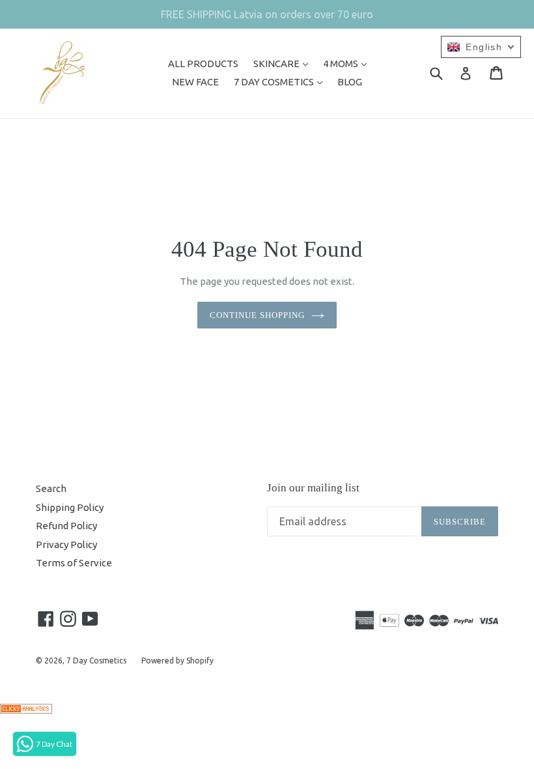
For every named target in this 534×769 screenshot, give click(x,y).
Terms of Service (74, 562)
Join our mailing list (313, 488)
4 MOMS (348, 63)
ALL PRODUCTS (203, 63)
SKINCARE (284, 63)
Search (51, 488)
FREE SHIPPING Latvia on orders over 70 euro (267, 14)
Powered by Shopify (177, 660)
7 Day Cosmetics (96, 660)
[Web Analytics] (26, 710)
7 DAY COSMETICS (281, 81)
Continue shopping (257, 315)
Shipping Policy (70, 507)
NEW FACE (195, 81)
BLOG (349, 81)
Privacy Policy (66, 544)
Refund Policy (66, 525)
